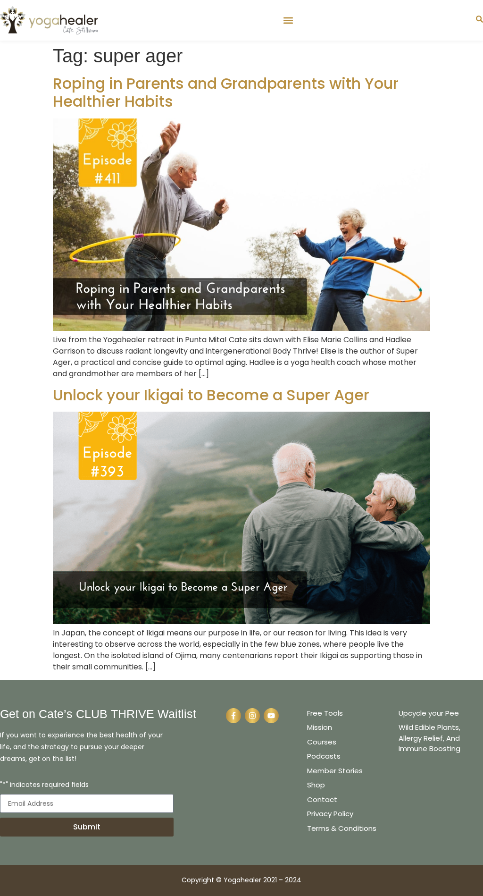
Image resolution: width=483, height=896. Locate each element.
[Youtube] (271, 715)
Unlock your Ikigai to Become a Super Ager (211, 395)
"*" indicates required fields (44, 785)
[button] (288, 20)
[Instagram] (252, 715)
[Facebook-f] (233, 715)
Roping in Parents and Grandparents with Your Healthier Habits (226, 92)
